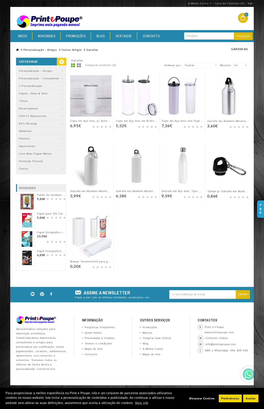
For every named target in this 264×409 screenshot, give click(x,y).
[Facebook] (51, 294)
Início (22, 36)
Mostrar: (221, 65)
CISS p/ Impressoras (32, 116)
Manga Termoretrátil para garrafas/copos (98, 262)
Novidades (46, 36)
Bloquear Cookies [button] (202, 398)
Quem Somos (93, 333)
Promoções (76, 36)
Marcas (147, 333)
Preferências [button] (230, 398)
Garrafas (92, 50)
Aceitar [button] (251, 398)
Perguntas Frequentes (100, 327)
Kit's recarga (28, 124)
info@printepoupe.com (220, 344)
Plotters (24, 139)
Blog (100, 36)
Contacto (151, 36)
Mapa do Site (94, 349)
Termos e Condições (98, 344)
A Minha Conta (153, 349)
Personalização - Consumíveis (39, 78)
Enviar (242, 294)
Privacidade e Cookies (100, 338)
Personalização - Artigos (40, 50)
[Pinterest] (42, 294)
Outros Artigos (71, 50)
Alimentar (25, 131)
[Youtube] (32, 294)
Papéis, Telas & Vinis (33, 93)
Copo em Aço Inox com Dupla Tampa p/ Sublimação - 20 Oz (202, 121)
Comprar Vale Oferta (157, 338)
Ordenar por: (172, 65)
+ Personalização (30, 86)
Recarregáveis (28, 109)
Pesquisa (243, 36)
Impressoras (27, 146)
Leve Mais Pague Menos (35, 154)
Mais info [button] (141, 403)
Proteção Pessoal (31, 161)
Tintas (23, 101)
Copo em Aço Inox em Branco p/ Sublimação (146, 121)
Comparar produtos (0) (100, 65)
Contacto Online (216, 338)
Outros (23, 169)
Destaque (124, 36)
